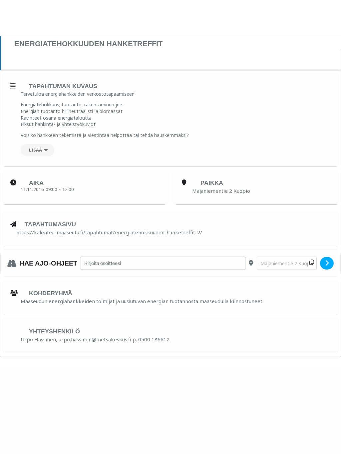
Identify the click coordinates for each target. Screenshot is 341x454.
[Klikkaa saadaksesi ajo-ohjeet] (327, 263)
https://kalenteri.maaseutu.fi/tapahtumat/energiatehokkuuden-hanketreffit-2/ (109, 232)
